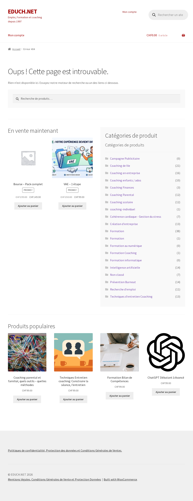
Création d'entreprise (124, 224)
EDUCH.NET (22, 11)
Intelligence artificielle (125, 267)
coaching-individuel (122, 209)
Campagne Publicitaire (125, 158)
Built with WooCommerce (120, 479)
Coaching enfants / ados (125, 180)
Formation (117, 231)
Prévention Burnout (123, 282)
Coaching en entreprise (125, 173)
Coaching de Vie (120, 166)
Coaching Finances (122, 187)
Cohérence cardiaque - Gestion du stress (135, 216)
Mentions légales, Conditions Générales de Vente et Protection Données (54, 479)
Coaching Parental (122, 195)
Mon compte (130, 12)
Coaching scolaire (121, 202)
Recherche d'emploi (123, 289)
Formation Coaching (123, 253)
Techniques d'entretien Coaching (131, 296)
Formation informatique (126, 260)
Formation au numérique (126, 246)
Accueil (16, 49)
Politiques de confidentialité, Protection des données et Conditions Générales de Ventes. (65, 450)
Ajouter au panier (28, 206)
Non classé (117, 275)
